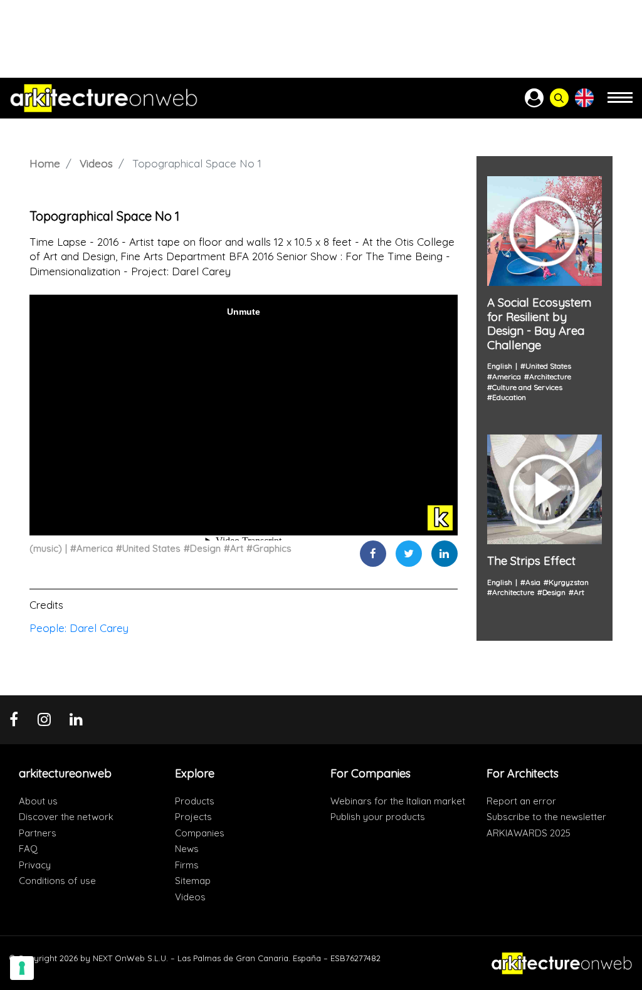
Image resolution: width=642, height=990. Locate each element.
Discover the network (66, 817)
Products (194, 801)
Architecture (550, 376)
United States (151, 548)
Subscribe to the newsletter (546, 817)
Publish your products (377, 817)
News (187, 849)
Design (205, 548)
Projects (193, 817)
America (94, 548)
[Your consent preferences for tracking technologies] (22, 968)
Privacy (35, 865)
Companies (199, 833)
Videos (96, 163)
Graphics (272, 548)
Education (509, 397)
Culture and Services (527, 387)
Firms (187, 865)
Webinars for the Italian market (397, 801)
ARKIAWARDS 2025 (529, 833)
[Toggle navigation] (620, 103)
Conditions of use (57, 881)
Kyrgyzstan (569, 582)
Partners (37, 833)
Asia (532, 582)
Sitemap (193, 881)
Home (44, 163)
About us (38, 801)
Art (236, 548)
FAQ (28, 849)
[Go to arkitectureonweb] (103, 98)
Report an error (521, 801)
